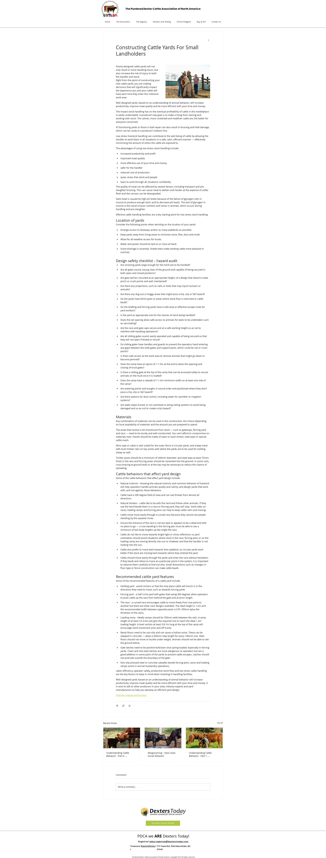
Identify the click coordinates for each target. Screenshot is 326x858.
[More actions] (208, 40)
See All (220, 723)
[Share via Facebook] (117, 706)
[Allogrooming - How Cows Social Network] (163, 738)
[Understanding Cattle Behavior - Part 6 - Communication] (121, 738)
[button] (123, 22)
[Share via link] (123, 706)
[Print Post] (129, 706)
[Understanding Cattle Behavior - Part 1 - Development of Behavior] (204, 738)
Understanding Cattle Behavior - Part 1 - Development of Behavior (202, 754)
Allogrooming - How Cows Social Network (161, 754)
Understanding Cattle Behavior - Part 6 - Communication (117, 754)
